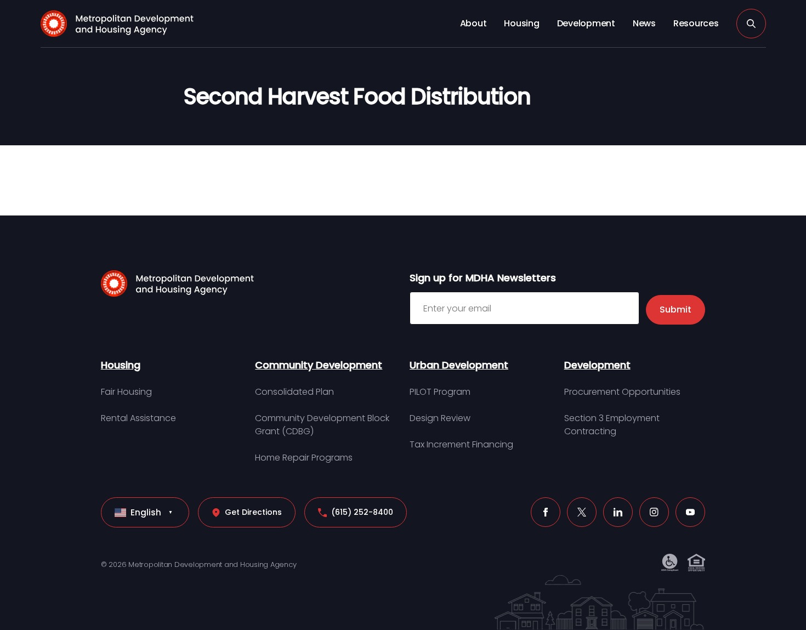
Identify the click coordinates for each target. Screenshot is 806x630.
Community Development (318, 365)
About (473, 23)
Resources (696, 23)
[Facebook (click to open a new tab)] (545, 512)
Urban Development (459, 365)
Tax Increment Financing (461, 444)
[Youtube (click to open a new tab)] (690, 512)
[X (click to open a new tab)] (582, 512)
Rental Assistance (138, 418)
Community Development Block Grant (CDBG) (322, 425)
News (644, 23)
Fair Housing (126, 391)
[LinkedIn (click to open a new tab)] (618, 512)
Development (586, 23)
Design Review (440, 418)
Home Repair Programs (304, 457)
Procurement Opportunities (622, 391)
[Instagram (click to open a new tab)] (654, 512)
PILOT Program (440, 391)
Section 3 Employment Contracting (612, 425)
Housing (521, 23)
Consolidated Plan (294, 391)
